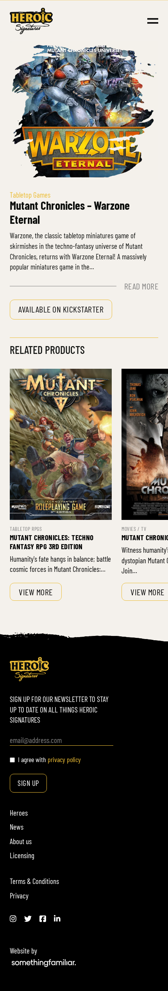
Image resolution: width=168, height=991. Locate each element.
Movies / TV (134, 528)
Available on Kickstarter (61, 309)
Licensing (22, 855)
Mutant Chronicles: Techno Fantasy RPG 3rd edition (52, 542)
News (16, 826)
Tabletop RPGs (26, 528)
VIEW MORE (36, 592)
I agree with (49, 759)
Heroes (19, 812)
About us (21, 841)
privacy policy (64, 759)
